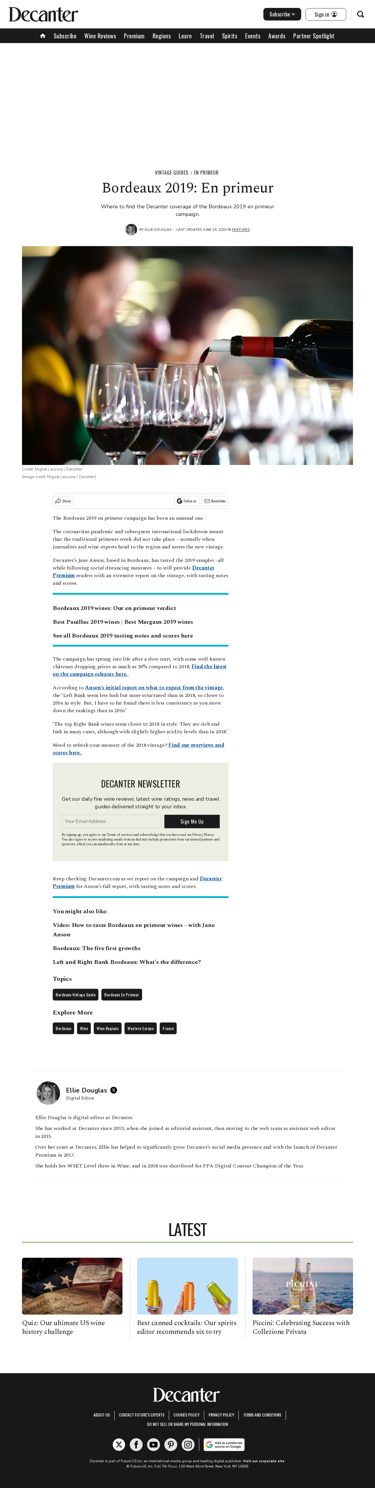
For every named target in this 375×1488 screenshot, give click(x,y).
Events (252, 35)
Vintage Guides (171, 172)
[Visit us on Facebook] (136, 1444)
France (168, 1028)
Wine (84, 1028)
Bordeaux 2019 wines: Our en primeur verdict (114, 608)
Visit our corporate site (263, 1461)
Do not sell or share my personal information (187, 1424)
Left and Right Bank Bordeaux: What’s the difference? (127, 962)
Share (66, 500)
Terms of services (120, 835)
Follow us (190, 500)
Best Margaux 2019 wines (158, 622)
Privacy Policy (221, 1415)
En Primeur (206, 172)
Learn (185, 35)
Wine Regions (108, 1028)
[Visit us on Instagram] (188, 1444)
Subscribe (280, 14)
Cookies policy (186, 1415)
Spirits (230, 35)
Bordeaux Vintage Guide (76, 994)
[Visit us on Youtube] (153, 1444)
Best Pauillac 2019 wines (86, 622)
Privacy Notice (203, 835)
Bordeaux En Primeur (121, 994)
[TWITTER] (115, 1090)
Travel (207, 35)
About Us (101, 1415)
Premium (134, 35)
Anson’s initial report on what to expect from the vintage (154, 688)
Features (241, 229)
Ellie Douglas (158, 229)
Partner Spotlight (314, 35)
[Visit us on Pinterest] (170, 1444)
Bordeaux (63, 1028)
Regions (162, 35)
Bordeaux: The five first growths (97, 948)
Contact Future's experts (141, 1415)
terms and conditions (262, 1415)
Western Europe (140, 1028)
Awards (276, 35)
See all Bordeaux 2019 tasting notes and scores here (123, 635)
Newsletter (218, 500)
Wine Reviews (100, 35)
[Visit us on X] (118, 1444)
